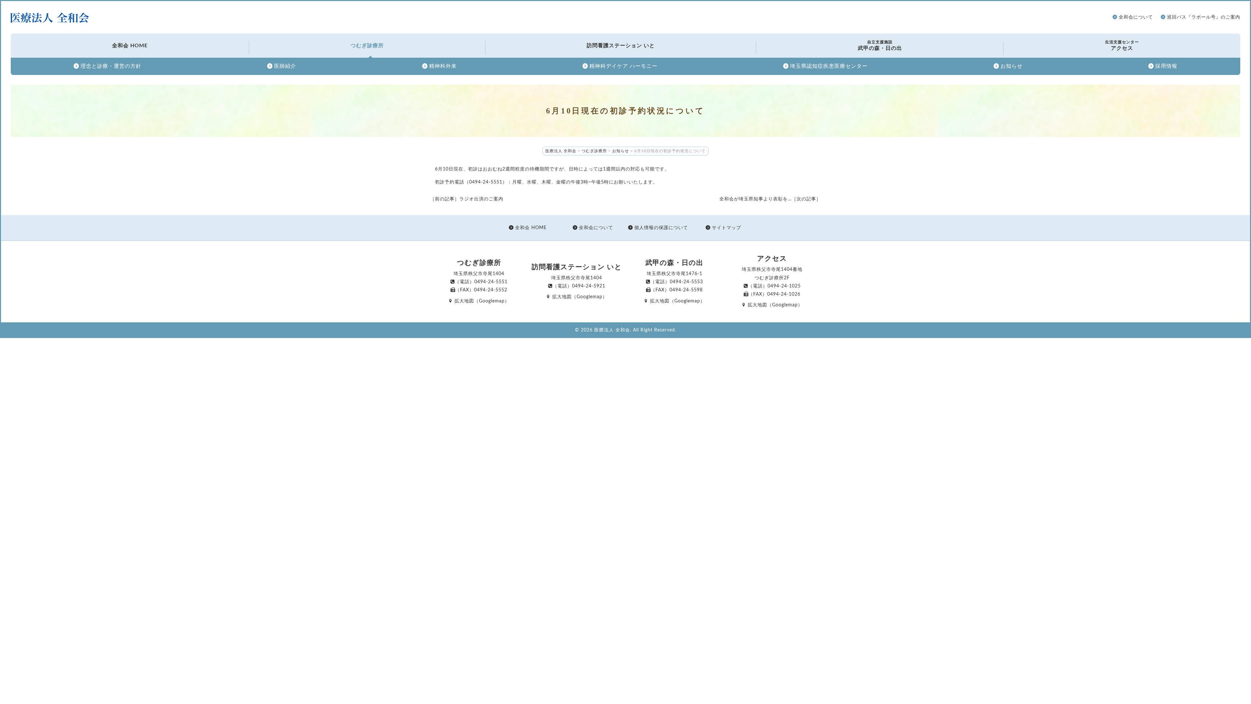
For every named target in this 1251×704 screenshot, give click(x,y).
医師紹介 (284, 66)
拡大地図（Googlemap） (481, 301)
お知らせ (1011, 66)
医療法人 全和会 (560, 151)
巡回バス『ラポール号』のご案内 (1202, 17)
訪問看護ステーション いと (621, 45)
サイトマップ (725, 228)
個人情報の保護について (660, 228)
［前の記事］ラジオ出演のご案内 (466, 199)
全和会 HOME (130, 45)
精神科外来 (442, 66)
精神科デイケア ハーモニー (622, 66)
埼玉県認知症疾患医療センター (828, 66)
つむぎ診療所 (367, 45)
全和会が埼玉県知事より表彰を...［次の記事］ (770, 199)
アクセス (1122, 45)
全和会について (1135, 17)
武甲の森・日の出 (880, 45)
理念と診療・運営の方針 (110, 66)
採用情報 (1165, 66)
